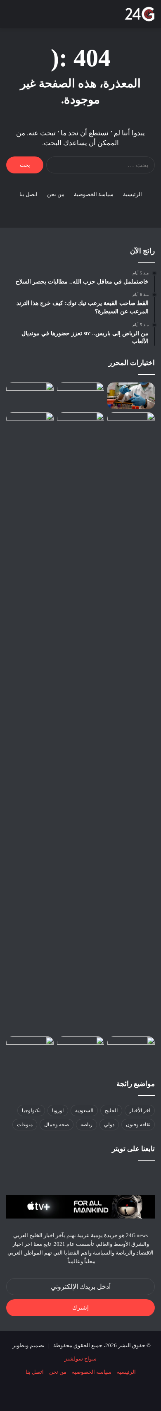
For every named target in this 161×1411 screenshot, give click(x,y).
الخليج (111, 1110)
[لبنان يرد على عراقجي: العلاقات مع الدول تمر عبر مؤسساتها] (131, 1049)
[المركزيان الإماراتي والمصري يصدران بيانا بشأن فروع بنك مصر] (30, 425)
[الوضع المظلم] (39, 17)
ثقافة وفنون (138, 1124)
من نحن (55, 194)
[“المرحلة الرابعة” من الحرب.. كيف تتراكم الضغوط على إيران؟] (30, 1049)
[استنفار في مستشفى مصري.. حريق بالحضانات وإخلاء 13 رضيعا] (80, 395)
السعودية (84, 1110)
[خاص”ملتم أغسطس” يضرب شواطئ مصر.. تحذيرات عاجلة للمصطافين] (80, 425)
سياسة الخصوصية (94, 194)
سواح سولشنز (80, 1359)
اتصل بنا (28, 194)
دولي (109, 1124)
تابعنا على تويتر (133, 1149)
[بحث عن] (25, 17)
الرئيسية (132, 194)
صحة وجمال (56, 1124)
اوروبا (58, 1110)
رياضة (86, 1124)
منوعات (25, 1124)
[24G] (139, 14)
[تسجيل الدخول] (54, 17)
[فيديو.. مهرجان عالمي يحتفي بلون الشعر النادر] (30, 395)
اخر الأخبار (139, 1110)
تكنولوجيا (31, 1110)
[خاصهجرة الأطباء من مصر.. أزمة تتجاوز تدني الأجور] (131, 395)
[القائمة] (10, 17)
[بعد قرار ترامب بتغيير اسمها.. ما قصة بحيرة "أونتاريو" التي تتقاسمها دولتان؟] (131, 722)
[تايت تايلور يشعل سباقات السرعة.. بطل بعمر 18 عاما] (80, 1049)
